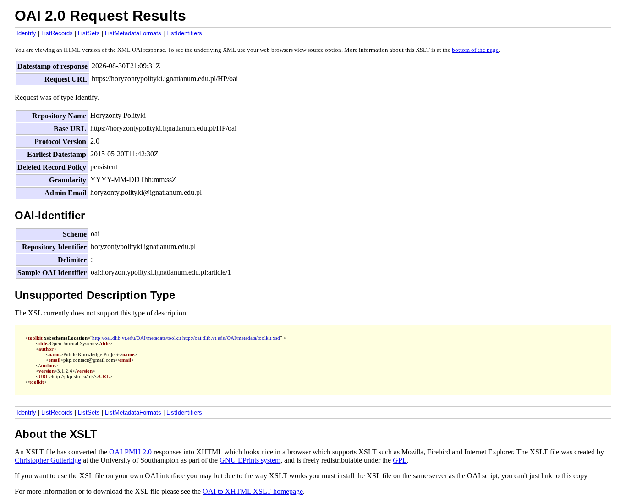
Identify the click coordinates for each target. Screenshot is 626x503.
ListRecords (57, 33)
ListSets (89, 33)
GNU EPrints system (250, 460)
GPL (400, 460)
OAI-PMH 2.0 (130, 452)
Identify (26, 33)
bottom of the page (475, 50)
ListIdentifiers (184, 33)
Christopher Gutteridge (48, 460)
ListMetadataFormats (133, 33)
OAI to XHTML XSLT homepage (253, 491)
